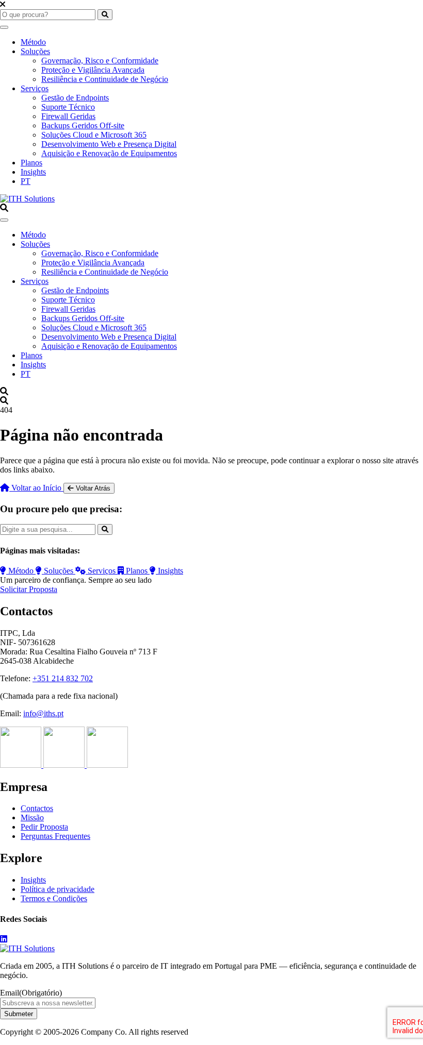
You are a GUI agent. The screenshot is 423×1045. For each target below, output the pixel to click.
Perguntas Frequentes (55, 836)
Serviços (34, 88)
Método (33, 42)
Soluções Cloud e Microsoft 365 (94, 134)
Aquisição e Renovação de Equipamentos (109, 153)
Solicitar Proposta (28, 589)
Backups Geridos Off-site (82, 125)
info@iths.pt (43, 713)
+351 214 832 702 (62, 678)
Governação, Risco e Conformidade (99, 60)
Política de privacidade (57, 889)
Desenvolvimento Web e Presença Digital (108, 144)
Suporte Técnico (68, 107)
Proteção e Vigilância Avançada (92, 69)
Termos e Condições (54, 898)
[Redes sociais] (3, 939)
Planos (31, 162)
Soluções (35, 51)
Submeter (18, 1014)
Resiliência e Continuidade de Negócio (104, 79)
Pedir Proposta (44, 826)
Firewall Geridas (68, 116)
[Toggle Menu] (4, 27)
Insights (33, 171)
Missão (32, 817)
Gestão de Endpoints (75, 97)
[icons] (21, 765)
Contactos (37, 808)
